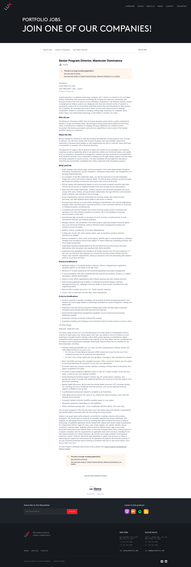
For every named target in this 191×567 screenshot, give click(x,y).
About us (151, 6)
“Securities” (182, 6)
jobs (47, 50)
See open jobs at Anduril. (72, 73)
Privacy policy (91, 494)
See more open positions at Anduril (95, 475)
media (160, 6)
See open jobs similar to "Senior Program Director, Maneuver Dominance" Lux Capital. (92, 76)
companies (62, 50)
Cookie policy (100, 494)
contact (169, 6)
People (140, 6)
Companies (129, 6)
